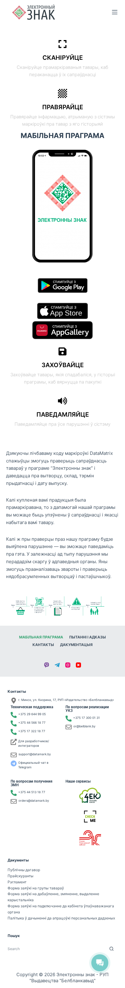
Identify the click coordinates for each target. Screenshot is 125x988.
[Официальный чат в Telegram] (14, 763)
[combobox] (57, 949)
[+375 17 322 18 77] (14, 732)
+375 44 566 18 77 (32, 722)
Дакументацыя (76, 644)
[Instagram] (67, 665)
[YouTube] (78, 665)
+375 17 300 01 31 (86, 717)
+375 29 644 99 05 (32, 714)
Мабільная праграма (41, 637)
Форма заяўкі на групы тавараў (36, 888)
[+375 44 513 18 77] (14, 793)
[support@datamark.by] (14, 755)
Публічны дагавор (24, 870)
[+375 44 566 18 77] (14, 723)
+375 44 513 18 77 (31, 792)
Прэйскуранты (20, 876)
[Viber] (46, 665)
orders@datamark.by (34, 800)
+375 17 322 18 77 (31, 731)
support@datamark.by (35, 754)
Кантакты (43, 644)
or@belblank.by (84, 726)
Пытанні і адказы (87, 637)
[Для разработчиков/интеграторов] (14, 742)
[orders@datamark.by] (14, 801)
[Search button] (111, 949)
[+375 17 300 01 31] (69, 719)
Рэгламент (17, 882)
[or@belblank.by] (69, 727)
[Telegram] (57, 665)
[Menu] (114, 12)
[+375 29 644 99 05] (14, 715)
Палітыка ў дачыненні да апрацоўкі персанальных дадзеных (61, 918)
